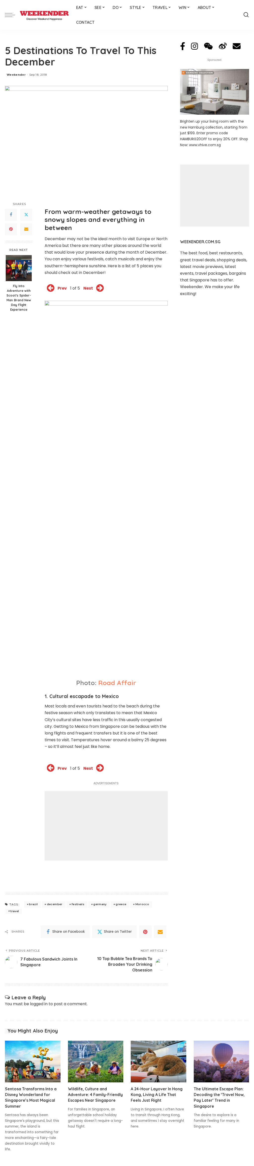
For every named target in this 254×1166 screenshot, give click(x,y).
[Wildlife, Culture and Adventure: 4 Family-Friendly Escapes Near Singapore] (96, 1061)
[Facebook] (11, 215)
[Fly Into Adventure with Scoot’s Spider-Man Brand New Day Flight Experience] (19, 268)
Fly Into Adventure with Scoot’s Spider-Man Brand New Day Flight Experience (18, 297)
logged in (39, 1004)
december (55, 904)
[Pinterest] (11, 229)
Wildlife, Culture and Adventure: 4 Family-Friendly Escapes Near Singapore (95, 1094)
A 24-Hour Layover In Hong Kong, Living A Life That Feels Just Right (157, 1094)
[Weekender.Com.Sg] (44, 14)
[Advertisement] (106, 826)
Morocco (142, 904)
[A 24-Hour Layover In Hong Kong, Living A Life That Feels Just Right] (158, 1061)
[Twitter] (26, 215)
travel (14, 911)
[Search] (246, 15)
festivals (77, 904)
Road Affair (117, 683)
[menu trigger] (12, 15)
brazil (33, 904)
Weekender (16, 74)
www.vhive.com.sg (205, 144)
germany (99, 904)
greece (121, 904)
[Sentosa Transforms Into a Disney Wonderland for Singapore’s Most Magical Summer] (33, 1061)
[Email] (26, 229)
